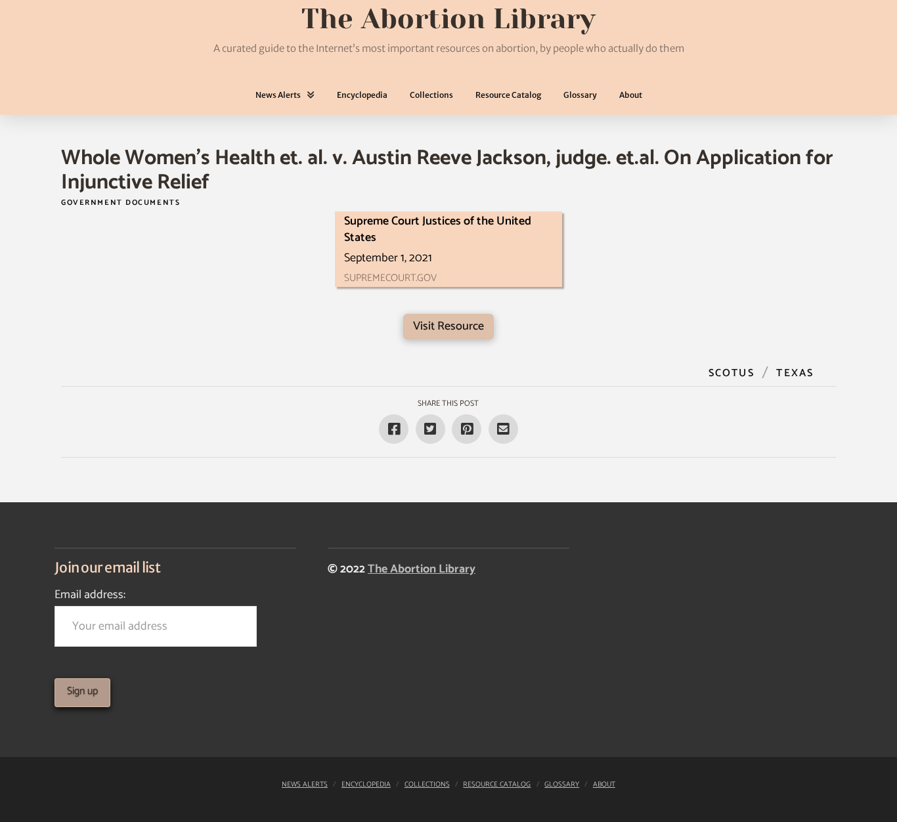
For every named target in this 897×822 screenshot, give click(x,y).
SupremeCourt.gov (390, 278)
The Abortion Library (421, 569)
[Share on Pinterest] (466, 429)
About (604, 784)
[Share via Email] (503, 429)
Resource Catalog (497, 784)
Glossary (561, 784)
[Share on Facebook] (393, 429)
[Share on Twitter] (430, 429)
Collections (427, 784)
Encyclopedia (366, 784)
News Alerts (305, 784)
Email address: (90, 595)
